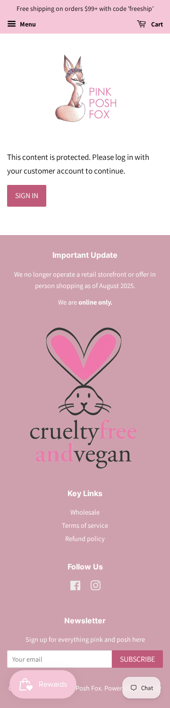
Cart (156, 24)
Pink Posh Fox (81, 687)
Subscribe (137, 659)
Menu (27, 24)
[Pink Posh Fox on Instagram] (95, 587)
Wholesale (85, 511)
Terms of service (85, 525)
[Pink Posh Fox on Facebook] (75, 587)
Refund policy (85, 538)
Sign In (26, 196)
